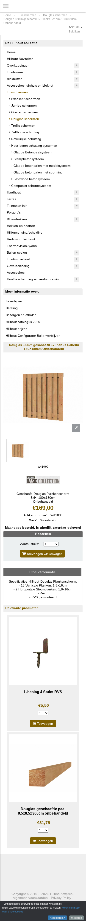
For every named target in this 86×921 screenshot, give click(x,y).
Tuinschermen (17, 92)
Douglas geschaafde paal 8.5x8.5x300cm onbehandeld (43, 811)
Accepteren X (57, 917)
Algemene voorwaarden (30, 898)
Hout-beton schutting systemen (34, 145)
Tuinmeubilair (17, 206)
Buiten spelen (17, 252)
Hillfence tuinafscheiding (25, 232)
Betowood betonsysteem (32, 179)
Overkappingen (18, 65)
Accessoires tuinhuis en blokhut (30, 85)
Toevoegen (44, 723)
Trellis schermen (23, 125)
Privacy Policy (61, 898)
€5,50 (43, 705)
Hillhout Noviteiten (20, 59)
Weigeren (76, 917)
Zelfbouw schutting (25, 132)
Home (11, 52)
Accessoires (16, 272)
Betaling (12, 308)
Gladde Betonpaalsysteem (33, 152)
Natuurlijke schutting (26, 139)
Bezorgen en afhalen (21, 315)
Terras (11, 199)
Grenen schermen (24, 112)
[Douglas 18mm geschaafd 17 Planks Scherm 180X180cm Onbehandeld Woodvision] (43, 480)
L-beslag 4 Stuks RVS (43, 692)
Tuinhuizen (15, 72)
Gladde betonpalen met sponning (38, 172)
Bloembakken (17, 219)
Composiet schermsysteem (31, 186)
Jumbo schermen (24, 105)
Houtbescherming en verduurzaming (34, 279)
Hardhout (14, 192)
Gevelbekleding (18, 266)
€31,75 (43, 822)
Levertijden (14, 301)
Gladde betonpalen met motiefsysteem (42, 165)
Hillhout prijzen (17, 329)
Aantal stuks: (29, 544)
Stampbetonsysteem (29, 159)
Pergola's (14, 212)
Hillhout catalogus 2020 (23, 322)
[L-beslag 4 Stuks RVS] (43, 651)
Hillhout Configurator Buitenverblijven (33, 335)
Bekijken (74, 31)
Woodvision (48, 520)
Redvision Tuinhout (21, 239)
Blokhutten (14, 79)
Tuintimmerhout (18, 259)
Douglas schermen (25, 119)
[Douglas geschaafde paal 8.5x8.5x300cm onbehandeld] (43, 768)
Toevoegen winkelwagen (44, 554)
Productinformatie (42, 572)
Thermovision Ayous (22, 246)
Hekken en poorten (21, 226)
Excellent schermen (25, 99)
